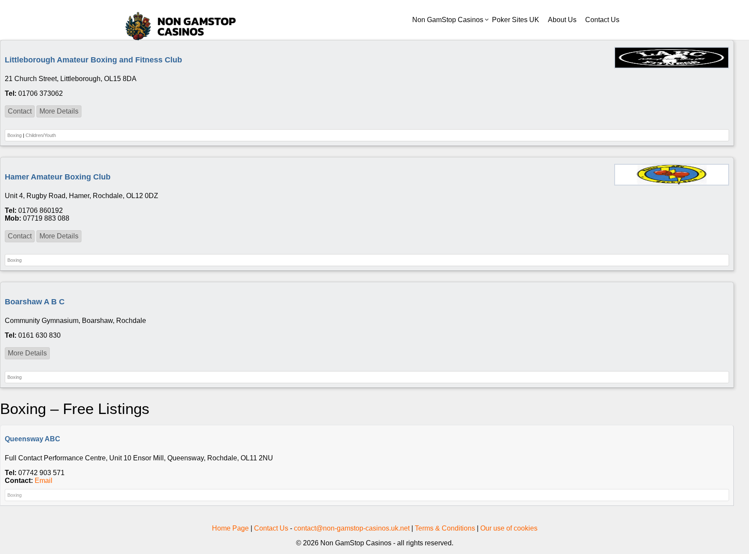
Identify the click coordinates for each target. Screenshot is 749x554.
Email (43, 480)
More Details (58, 111)
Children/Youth (41, 135)
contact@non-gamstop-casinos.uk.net (352, 528)
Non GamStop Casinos (447, 19)
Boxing (14, 135)
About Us (562, 19)
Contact (20, 111)
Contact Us (602, 19)
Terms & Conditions (445, 528)
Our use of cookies (508, 528)
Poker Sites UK (515, 19)
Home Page (230, 528)
